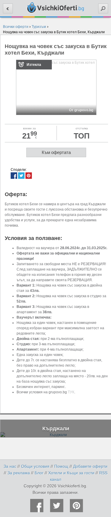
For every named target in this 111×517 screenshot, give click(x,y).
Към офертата (56, 152)
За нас (10, 466)
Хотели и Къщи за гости (71, 472)
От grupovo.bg (81, 110)
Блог (39, 472)
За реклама (18, 472)
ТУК (71, 392)
